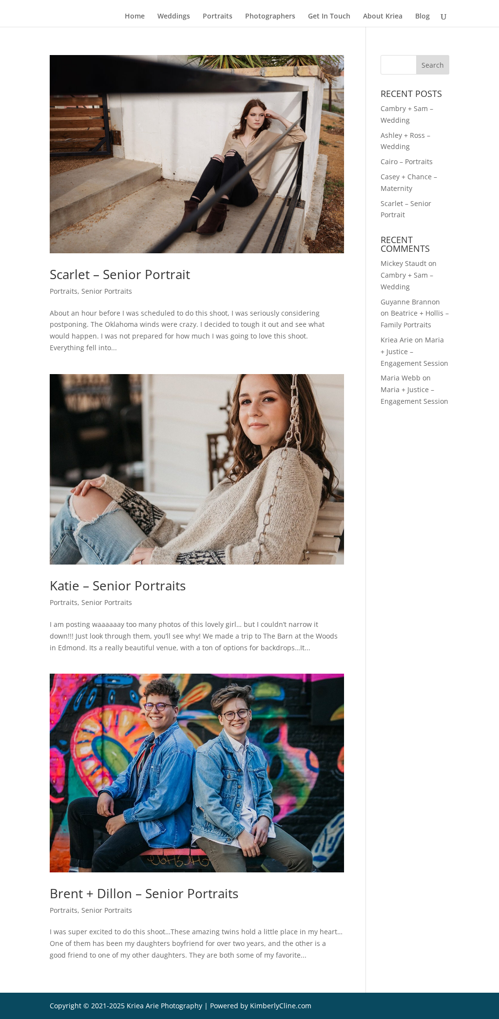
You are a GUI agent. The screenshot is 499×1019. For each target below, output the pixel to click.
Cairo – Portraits (407, 161)
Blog (422, 16)
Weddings (173, 16)
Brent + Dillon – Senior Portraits (144, 893)
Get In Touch (329, 16)
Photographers (270, 16)
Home (135, 16)
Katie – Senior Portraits (118, 585)
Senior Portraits (106, 291)
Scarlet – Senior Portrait (120, 274)
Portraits (217, 16)
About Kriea (383, 16)
